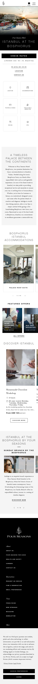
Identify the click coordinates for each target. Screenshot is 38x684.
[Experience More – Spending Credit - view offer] (12, 320)
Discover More (19, 420)
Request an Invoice (14, 581)
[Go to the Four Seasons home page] (3, 3)
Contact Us (19, 75)
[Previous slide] (13, 295)
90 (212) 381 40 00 (19, 67)
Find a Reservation (14, 585)
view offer (9, 330)
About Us (10, 550)
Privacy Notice (8, 663)
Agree (19, 677)
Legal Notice (17, 663)
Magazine (10, 611)
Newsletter (11, 616)
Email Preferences (14, 589)
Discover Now (19, 500)
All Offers (19, 336)
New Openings (11, 607)
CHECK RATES (19, 56)
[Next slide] (25, 295)
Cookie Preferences (19, 671)
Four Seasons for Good (16, 555)
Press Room (11, 603)
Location (19, 71)
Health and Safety (14, 559)
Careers (9, 563)
